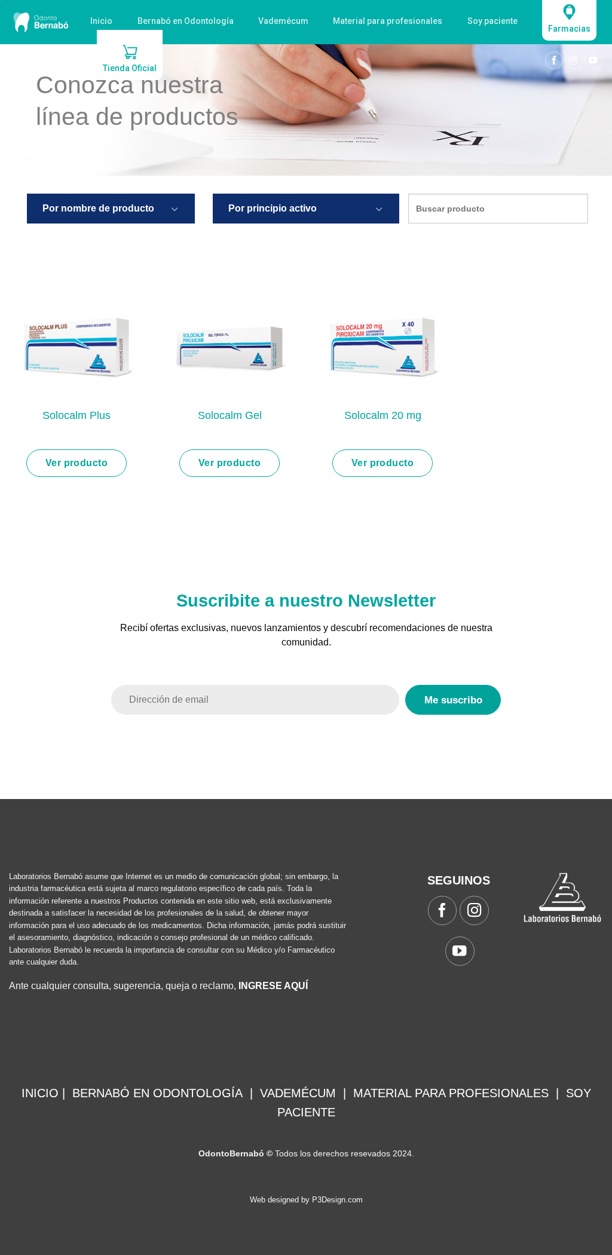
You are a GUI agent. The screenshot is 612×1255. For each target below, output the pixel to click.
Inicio (101, 21)
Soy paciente (492, 21)
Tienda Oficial (130, 68)
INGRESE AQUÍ (273, 986)
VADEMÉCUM (298, 1093)
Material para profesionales (387, 21)
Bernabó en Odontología (185, 21)
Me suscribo (453, 700)
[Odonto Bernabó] (40, 22)
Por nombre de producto (98, 208)
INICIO (40, 1093)
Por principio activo (272, 208)
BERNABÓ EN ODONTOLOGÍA (157, 1093)
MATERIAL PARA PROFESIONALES (451, 1093)
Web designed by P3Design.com (306, 1199)
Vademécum (283, 21)
